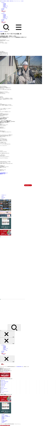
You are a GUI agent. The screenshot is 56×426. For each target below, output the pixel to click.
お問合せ (3, 422)
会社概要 (3, 414)
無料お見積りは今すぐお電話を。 (5, 425)
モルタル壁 (3, 197)
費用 (4, 354)
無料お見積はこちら (28, 185)
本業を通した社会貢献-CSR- (6, 416)
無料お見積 (2, 387)
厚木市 (3, 196)
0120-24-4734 (6, 371)
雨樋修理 (4, 5)
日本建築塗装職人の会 (19, 366)
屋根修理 (4, 349)
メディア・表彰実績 (5, 415)
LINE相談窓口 (4, 421)
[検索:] (4, 330)
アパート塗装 (5, 7)
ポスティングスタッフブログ (4, 391)
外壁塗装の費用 (3, 384)
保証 (2, 10)
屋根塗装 (4, 4)
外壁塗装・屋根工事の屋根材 (4, 381)
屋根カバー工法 (5, 348)
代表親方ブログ (2, 31)
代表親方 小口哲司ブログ (4, 388)
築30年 (3, 198)
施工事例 (3, 8)
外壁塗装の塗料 (3, 380)
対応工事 (3, 2)
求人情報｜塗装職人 (5, 420)
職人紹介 (3, 9)
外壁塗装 (4, 3)
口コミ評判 (2, 392)
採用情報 (3, 417)
